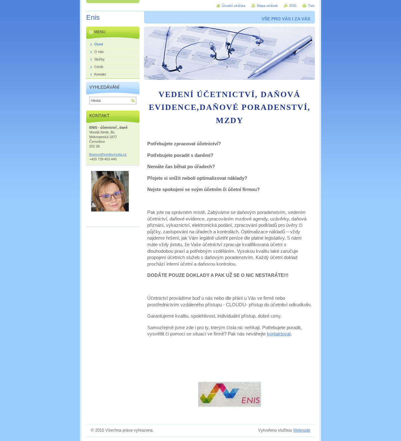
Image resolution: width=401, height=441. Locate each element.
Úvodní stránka (233, 6)
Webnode (301, 430)
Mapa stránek (267, 6)
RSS (292, 6)
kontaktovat (279, 333)
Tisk (311, 6)
